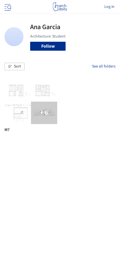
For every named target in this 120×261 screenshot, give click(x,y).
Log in (109, 7)
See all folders (104, 66)
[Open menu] (7, 7)
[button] (14, 67)
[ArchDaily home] (60, 6)
